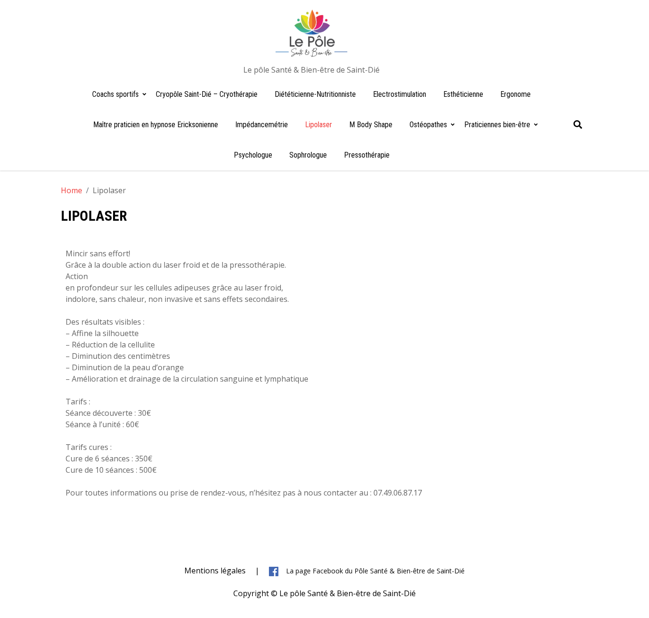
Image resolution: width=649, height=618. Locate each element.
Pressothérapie (367, 154)
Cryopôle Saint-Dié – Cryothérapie (207, 94)
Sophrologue (308, 154)
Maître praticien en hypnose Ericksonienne (155, 124)
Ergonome (515, 94)
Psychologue (253, 154)
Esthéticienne (463, 94)
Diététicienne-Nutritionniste (315, 94)
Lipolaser (318, 124)
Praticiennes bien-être (497, 124)
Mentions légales (215, 570)
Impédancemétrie (261, 124)
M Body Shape (370, 124)
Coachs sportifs (115, 94)
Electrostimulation (399, 94)
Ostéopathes (428, 124)
